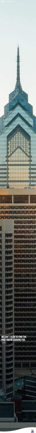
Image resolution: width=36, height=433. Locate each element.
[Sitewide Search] (32, 2)
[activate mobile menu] (34, 1)
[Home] (8, 2)
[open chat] (32, 430)
